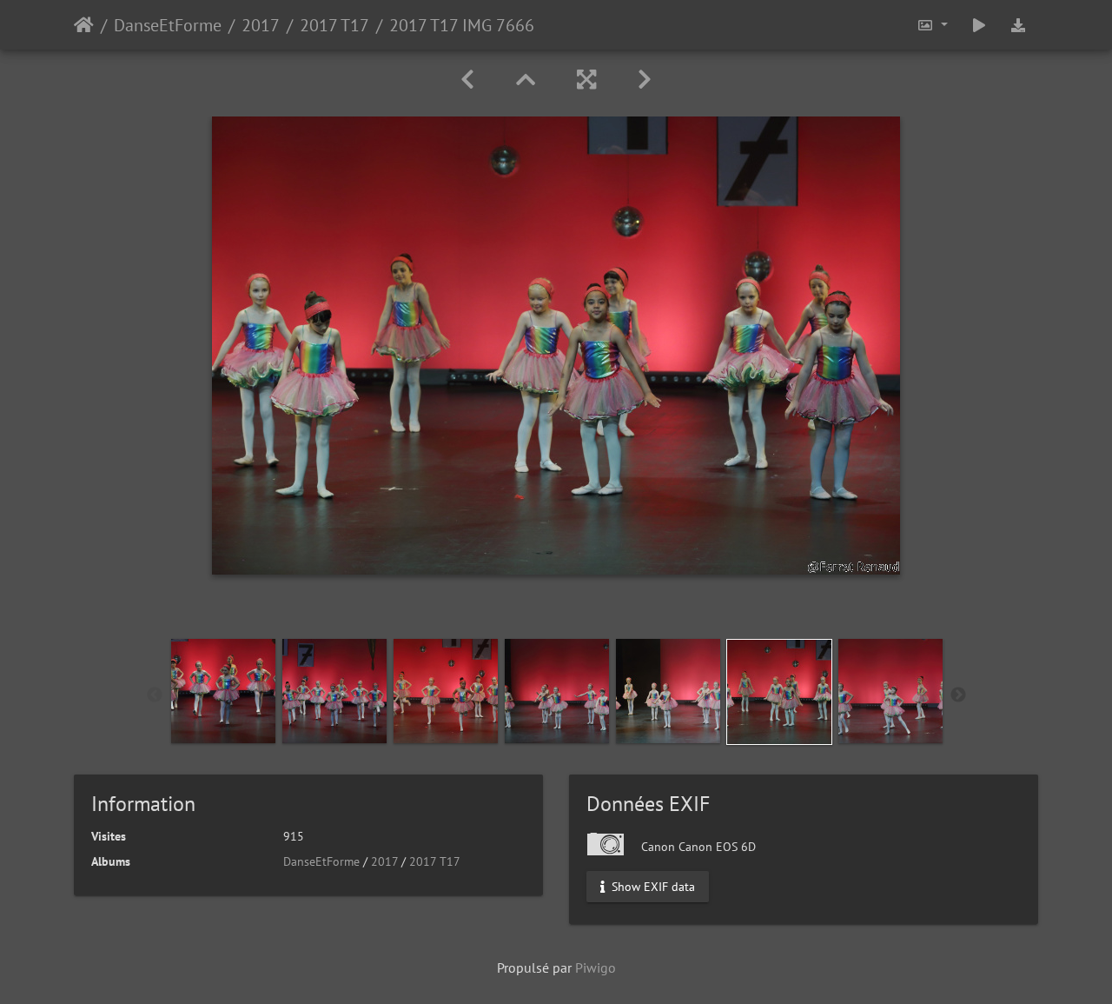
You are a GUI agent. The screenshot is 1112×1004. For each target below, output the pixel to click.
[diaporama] (979, 25)
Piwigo (595, 967)
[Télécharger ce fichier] (1018, 25)
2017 (261, 25)
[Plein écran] (586, 79)
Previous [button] (154, 695)
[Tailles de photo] (932, 25)
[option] (223, 691)
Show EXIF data (651, 886)
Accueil (84, 25)
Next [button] (958, 695)
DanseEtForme (168, 25)
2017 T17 (334, 25)
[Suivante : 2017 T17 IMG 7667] (644, 79)
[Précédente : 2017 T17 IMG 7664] (467, 79)
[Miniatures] (525, 79)
